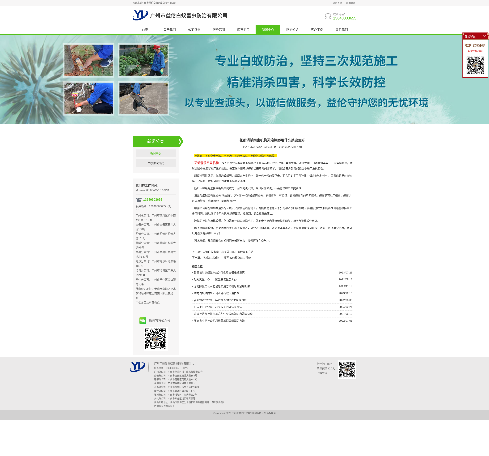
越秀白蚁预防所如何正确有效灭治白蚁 (216, 293)
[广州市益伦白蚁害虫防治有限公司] (180, 15)
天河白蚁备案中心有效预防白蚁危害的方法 (228, 251)
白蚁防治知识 (156, 163)
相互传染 (298, 220)
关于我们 (170, 29)
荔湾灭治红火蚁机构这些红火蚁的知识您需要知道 (223, 313)
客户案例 (317, 29)
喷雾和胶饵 (206, 228)
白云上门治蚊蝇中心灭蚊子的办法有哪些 (218, 306)
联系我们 (342, 29)
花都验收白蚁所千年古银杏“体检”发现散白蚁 (220, 300)
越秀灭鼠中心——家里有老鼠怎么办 (215, 279)
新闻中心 (268, 29)
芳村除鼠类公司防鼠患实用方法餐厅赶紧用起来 (222, 286)
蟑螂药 (249, 168)
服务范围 (219, 29)
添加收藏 (350, 3)
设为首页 (337, 3)
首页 (145, 29)
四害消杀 (243, 29)
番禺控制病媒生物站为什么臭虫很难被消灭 (219, 272)
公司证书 (194, 29)
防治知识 (292, 29)
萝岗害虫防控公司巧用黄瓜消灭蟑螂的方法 (219, 320)
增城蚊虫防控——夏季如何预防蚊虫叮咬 (227, 257)
